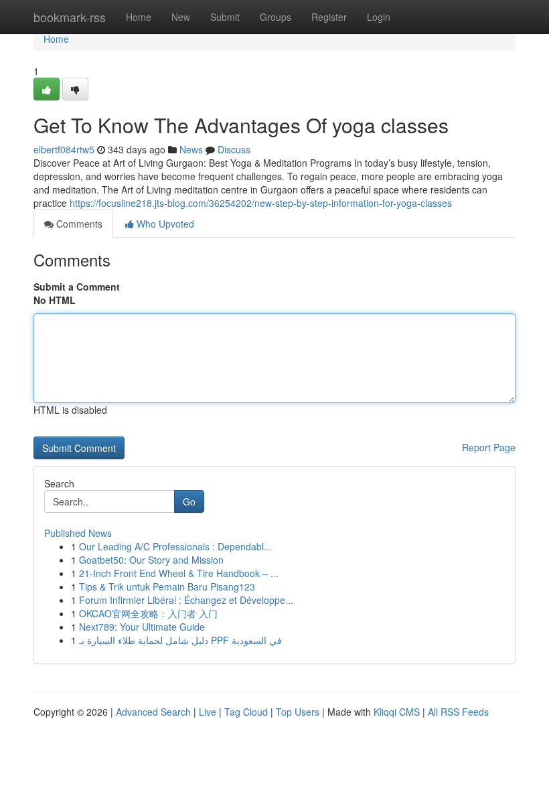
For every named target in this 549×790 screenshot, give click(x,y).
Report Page (489, 447)
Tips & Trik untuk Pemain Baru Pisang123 (167, 586)
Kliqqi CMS (397, 711)
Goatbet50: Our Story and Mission (151, 559)
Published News (78, 533)
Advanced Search (153, 711)
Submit (225, 16)
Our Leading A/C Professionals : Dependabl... (175, 546)
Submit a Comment (76, 286)
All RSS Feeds (458, 711)
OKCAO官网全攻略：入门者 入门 (148, 613)
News (191, 149)
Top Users (297, 711)
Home (138, 16)
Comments (78, 223)
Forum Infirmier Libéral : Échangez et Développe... (186, 600)
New (180, 16)
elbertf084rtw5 (63, 149)
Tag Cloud (246, 711)
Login (378, 16)
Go (189, 501)
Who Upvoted (164, 223)
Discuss (234, 149)
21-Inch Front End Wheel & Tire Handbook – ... (179, 573)
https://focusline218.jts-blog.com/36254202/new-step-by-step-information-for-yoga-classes (261, 203)
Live (207, 711)
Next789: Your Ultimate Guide (142, 626)
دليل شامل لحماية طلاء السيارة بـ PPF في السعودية (180, 640)
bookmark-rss (69, 16)
